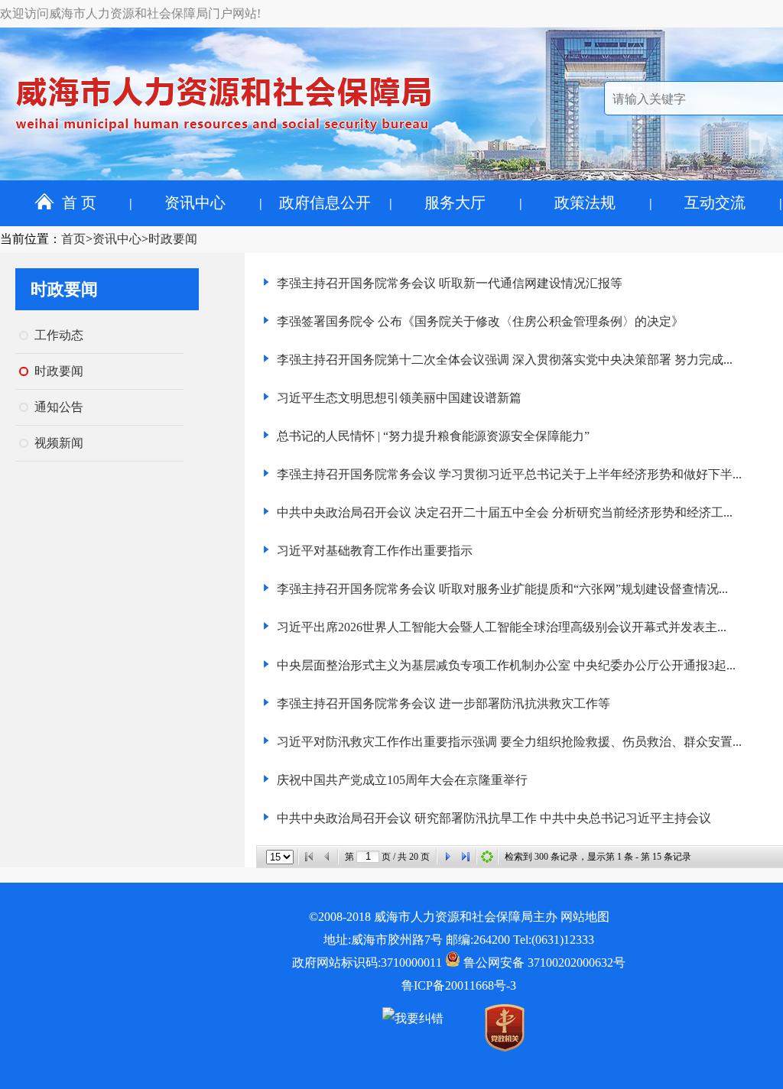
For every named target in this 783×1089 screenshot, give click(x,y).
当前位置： (30, 238)
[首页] (309, 856)
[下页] (447, 856)
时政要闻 (172, 238)
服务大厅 (455, 202)
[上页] (327, 856)
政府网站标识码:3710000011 (367, 962)
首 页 (79, 202)
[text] (367, 857)
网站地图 (584, 916)
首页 (73, 238)
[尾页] (465, 856)
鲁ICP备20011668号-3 (458, 985)
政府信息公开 (325, 202)
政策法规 (585, 202)
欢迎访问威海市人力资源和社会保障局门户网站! (130, 13)
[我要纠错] (412, 1018)
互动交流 (715, 202)
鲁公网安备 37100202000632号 (542, 962)
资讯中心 (195, 202)
